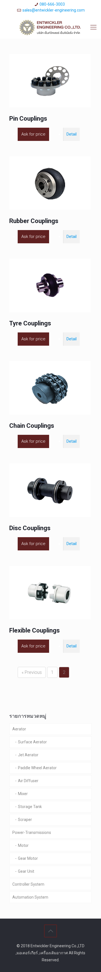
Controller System (28, 884)
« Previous (32, 672)
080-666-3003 (52, 4)
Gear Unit (26, 871)
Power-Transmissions (31, 832)
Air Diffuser (28, 780)
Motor (23, 845)
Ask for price (33, 134)
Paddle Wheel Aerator (37, 768)
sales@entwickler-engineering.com (53, 10)
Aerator (19, 729)
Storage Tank (30, 806)
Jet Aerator (28, 755)
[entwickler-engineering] (50, 27)
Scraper (25, 819)
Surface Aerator (32, 742)
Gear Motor (28, 858)
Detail (71, 134)
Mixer (23, 793)
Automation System (30, 897)
